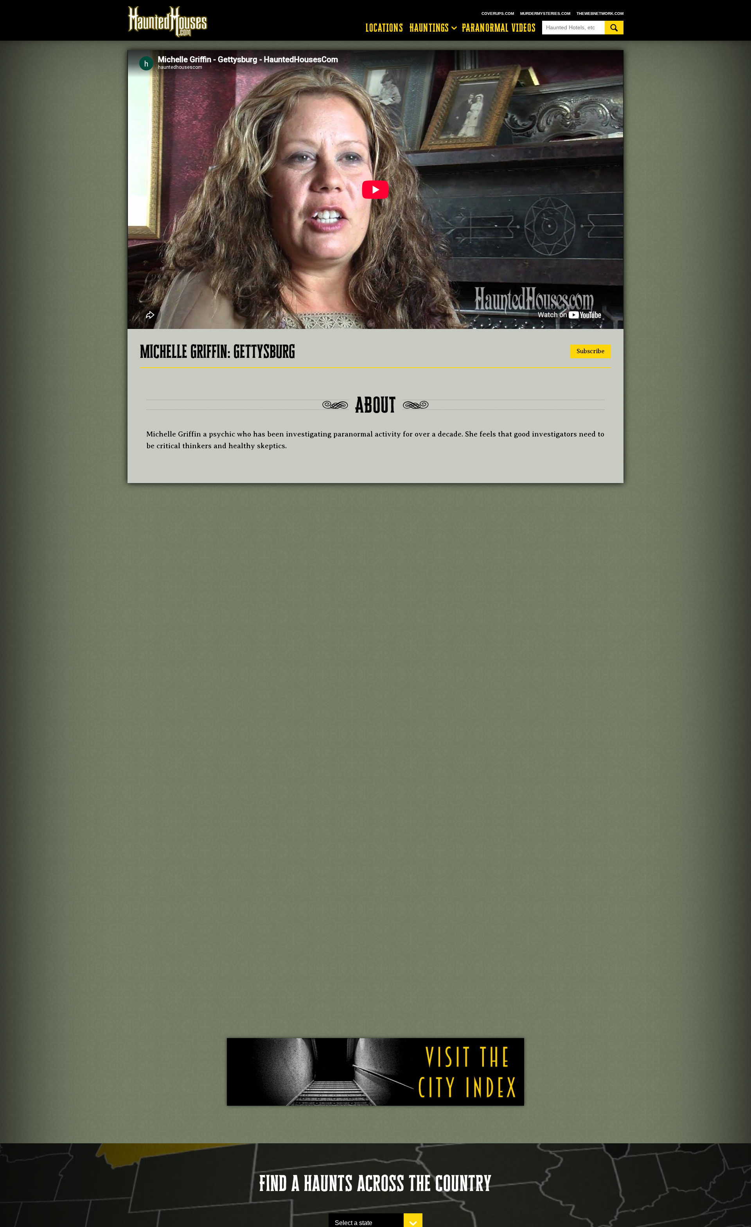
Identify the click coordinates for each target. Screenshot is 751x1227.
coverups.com (498, 13)
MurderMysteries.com (545, 13)
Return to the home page (171, 22)
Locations (384, 28)
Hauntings (429, 28)
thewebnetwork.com (600, 13)
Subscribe (591, 351)
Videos (499, 28)
